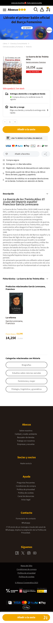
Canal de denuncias (26, 496)
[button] (42, 9)
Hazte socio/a (26, 463)
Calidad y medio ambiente (26, 434)
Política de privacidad (26, 489)
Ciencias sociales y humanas (13, 47)
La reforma (11, 317)
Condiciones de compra (26, 486)
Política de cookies (26, 492)
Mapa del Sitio (26, 565)
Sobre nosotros (25, 430)
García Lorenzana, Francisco (36, 62)
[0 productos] (48, 10)
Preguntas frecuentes (26, 482)
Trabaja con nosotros (26, 440)
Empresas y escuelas (25, 444)
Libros (5, 43)
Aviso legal (25, 499)
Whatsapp (26, 522)
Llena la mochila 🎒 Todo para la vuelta (26, 3)
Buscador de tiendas (25, 437)
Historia (29, 47)
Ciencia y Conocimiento (19, 43)
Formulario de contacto (26, 518)
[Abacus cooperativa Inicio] (17, 11)
